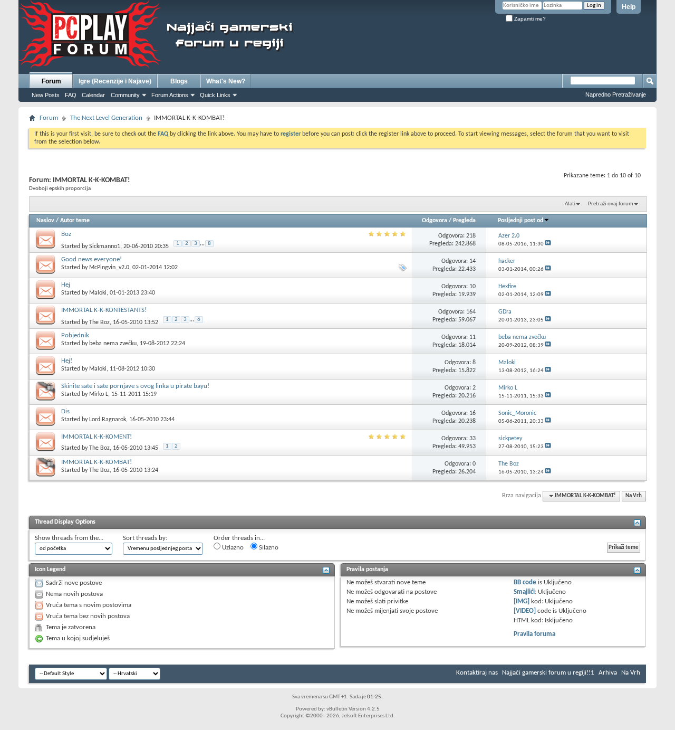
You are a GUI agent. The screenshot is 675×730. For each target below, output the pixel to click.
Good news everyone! (91, 259)
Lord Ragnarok (107, 419)
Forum (51, 81)
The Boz (99, 322)
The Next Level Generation (106, 118)
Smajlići (524, 592)
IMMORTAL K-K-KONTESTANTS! (104, 310)
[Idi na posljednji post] (548, 244)
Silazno (267, 547)
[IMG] (521, 601)
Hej (65, 284)
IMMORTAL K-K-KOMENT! (96, 436)
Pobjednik (75, 335)
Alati (570, 204)
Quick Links (215, 95)
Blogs (179, 81)
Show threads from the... (69, 538)
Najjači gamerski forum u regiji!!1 (548, 672)
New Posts (46, 95)
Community (125, 95)
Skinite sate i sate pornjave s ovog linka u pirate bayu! (135, 386)
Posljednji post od (520, 220)
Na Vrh (633, 496)
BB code (525, 582)
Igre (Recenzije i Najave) (115, 81)
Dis (65, 411)
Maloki (98, 293)
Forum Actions (169, 95)
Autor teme (75, 220)
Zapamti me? (529, 19)
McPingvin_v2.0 (109, 267)
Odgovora (434, 220)
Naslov (45, 220)
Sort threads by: (145, 538)
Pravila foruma (534, 634)
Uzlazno (232, 547)
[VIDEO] (525, 611)
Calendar (93, 95)
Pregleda (464, 220)
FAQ (70, 95)
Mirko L (98, 394)
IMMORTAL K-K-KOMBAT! (96, 462)
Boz (66, 234)
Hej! (66, 360)
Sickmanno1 (104, 246)
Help (628, 7)
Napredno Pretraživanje (615, 94)
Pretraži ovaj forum (610, 204)
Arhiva (608, 672)
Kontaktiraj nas (477, 672)
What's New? (225, 81)
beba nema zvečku (113, 343)
